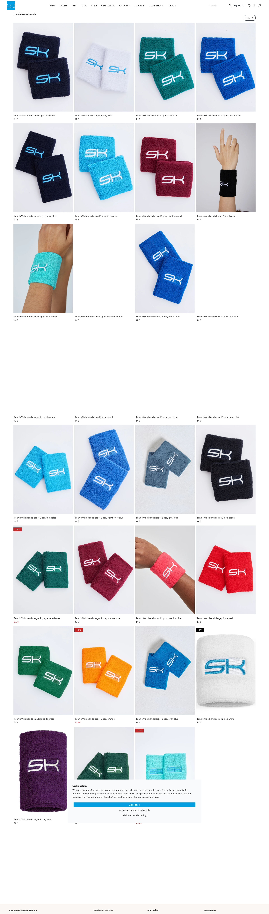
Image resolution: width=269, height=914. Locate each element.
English (237, 5)
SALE (94, 5)
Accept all (134, 804)
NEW (52, 5)
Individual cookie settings (134, 815)
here (156, 796)
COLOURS (125, 5)
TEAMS (172, 5)
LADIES (64, 5)
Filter (248, 18)
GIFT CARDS (108, 5)
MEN (74, 5)
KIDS (84, 5)
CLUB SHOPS (156, 5)
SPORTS (139, 5)
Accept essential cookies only (134, 810)
